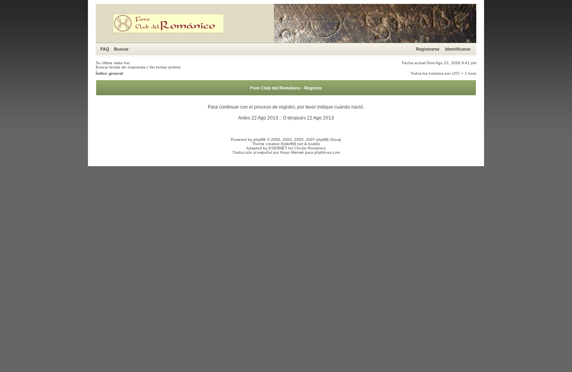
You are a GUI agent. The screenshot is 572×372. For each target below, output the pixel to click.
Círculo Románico (310, 148)
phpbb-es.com (327, 152)
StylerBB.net (292, 144)
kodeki (314, 144)
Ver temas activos (165, 67)
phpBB (259, 139)
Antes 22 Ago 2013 (258, 118)
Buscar (121, 49)
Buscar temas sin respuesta (121, 67)
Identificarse (457, 49)
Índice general (109, 73)
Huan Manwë (292, 152)
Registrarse (427, 49)
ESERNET (277, 148)
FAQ (104, 49)
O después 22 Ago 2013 (308, 118)
